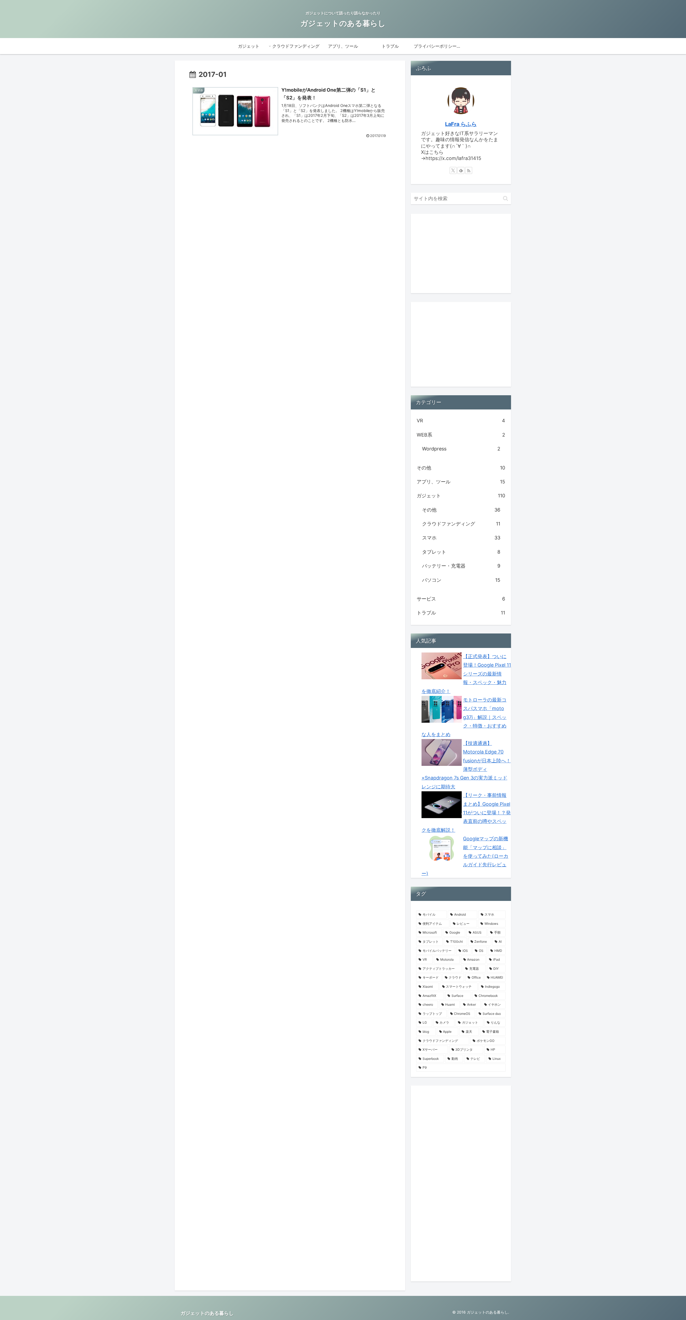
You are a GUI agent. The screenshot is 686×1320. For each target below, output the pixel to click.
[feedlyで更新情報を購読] (460, 170)
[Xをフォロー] (453, 170)
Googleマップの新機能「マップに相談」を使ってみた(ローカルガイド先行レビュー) (465, 856)
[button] (505, 198)
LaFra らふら (461, 124)
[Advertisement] (234, 193)
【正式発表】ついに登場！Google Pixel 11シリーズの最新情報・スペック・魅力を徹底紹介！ (466, 674)
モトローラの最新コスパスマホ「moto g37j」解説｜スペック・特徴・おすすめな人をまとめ (464, 717)
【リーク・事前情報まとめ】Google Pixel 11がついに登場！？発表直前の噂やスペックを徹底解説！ (466, 813)
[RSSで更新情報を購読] (468, 170)
